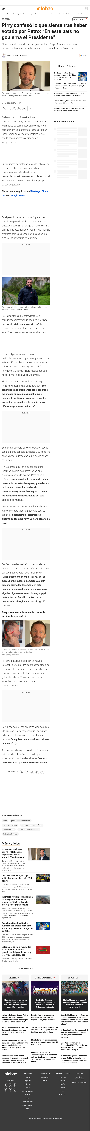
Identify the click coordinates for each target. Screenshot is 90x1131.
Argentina (27, 1081)
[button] (3, 9)
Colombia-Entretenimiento (29, 829)
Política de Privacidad (79, 1082)
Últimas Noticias (27, 1105)
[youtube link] (5, 1090)
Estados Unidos (27, 1091)
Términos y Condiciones (79, 1078)
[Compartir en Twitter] (14, 108)
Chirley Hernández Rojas (76, 14)
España (27, 1088)
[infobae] (45, 8)
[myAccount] (86, 8)
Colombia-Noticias (10, 834)
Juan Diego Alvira (10, 825)
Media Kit (62, 1095)
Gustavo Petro (8, 829)
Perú (27, 1098)
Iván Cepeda (17, 14)
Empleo (45, 1081)
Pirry (5, 821)
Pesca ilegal (63, 14)
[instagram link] (15, 1085)
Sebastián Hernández (18, 55)
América (28, 1077)
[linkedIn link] (15, 1090)
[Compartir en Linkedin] (19, 108)
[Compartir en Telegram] (24, 108)
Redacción (45, 1077)
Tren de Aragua (28, 14)
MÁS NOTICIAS (25, 968)
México (27, 1095)
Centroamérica (28, 1102)
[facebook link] (5, 1085)
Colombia (6, 19)
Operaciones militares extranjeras (46, 14)
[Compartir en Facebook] (9, 108)
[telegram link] (10, 1090)
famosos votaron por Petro (31, 825)
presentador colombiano (20, 821)
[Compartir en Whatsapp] (4, 108)
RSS (27, 1109)
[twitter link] (10, 1085)
